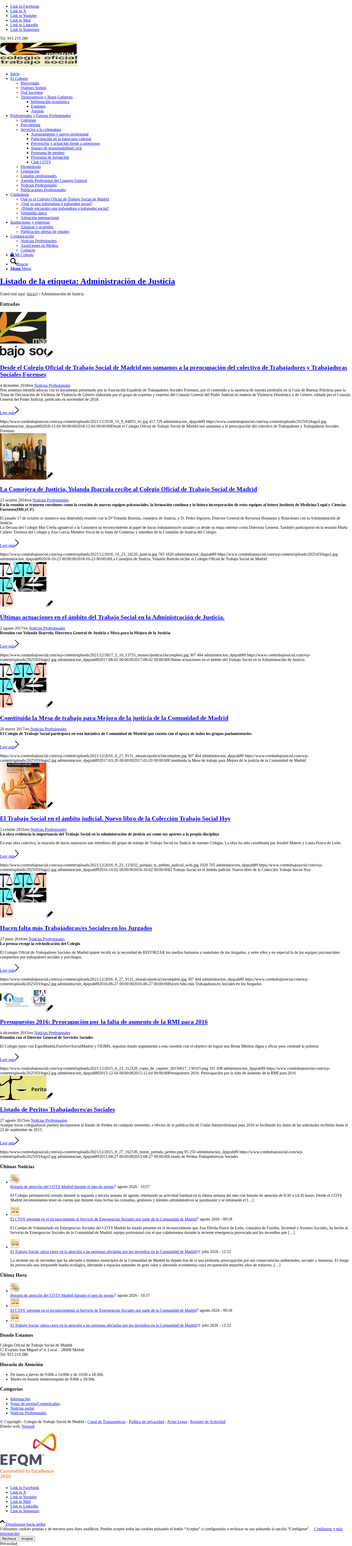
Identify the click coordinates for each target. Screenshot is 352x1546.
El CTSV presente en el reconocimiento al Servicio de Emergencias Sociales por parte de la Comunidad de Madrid (103, 1219)
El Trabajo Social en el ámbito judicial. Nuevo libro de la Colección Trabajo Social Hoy (115, 818)
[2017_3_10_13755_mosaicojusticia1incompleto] (26, 606)
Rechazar (9, 1539)
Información (20, 1399)
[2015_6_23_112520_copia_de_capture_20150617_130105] (26, 1011)
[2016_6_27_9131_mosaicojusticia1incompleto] (26, 707)
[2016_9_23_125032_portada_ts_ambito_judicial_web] (26, 808)
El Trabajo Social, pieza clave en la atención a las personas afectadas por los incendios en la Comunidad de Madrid (103, 1251)
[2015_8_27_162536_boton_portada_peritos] (26, 1098)
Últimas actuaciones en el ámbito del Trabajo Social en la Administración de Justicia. (112, 617)
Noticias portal (22, 1408)
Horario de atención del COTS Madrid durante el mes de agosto (62, 1186)
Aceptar (27, 1539)
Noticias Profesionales (52, 385)
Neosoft (28, 1426)
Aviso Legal (177, 1421)
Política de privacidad (147, 1421)
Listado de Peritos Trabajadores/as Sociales (57, 1109)
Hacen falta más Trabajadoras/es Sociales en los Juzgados (76, 928)
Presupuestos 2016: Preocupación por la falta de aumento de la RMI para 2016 (104, 1021)
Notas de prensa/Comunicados (35, 1403)
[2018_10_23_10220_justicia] (26, 478)
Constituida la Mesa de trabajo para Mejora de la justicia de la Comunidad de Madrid (114, 718)
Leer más (7, 413)
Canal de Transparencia (106, 1421)
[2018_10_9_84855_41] (26, 356)
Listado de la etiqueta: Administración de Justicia (87, 281)
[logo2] (38, 65)
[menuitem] (181, 74)
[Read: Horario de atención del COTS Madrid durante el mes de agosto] (15, 1182)
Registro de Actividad (207, 1421)
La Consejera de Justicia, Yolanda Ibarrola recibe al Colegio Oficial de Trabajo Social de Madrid (128, 489)
